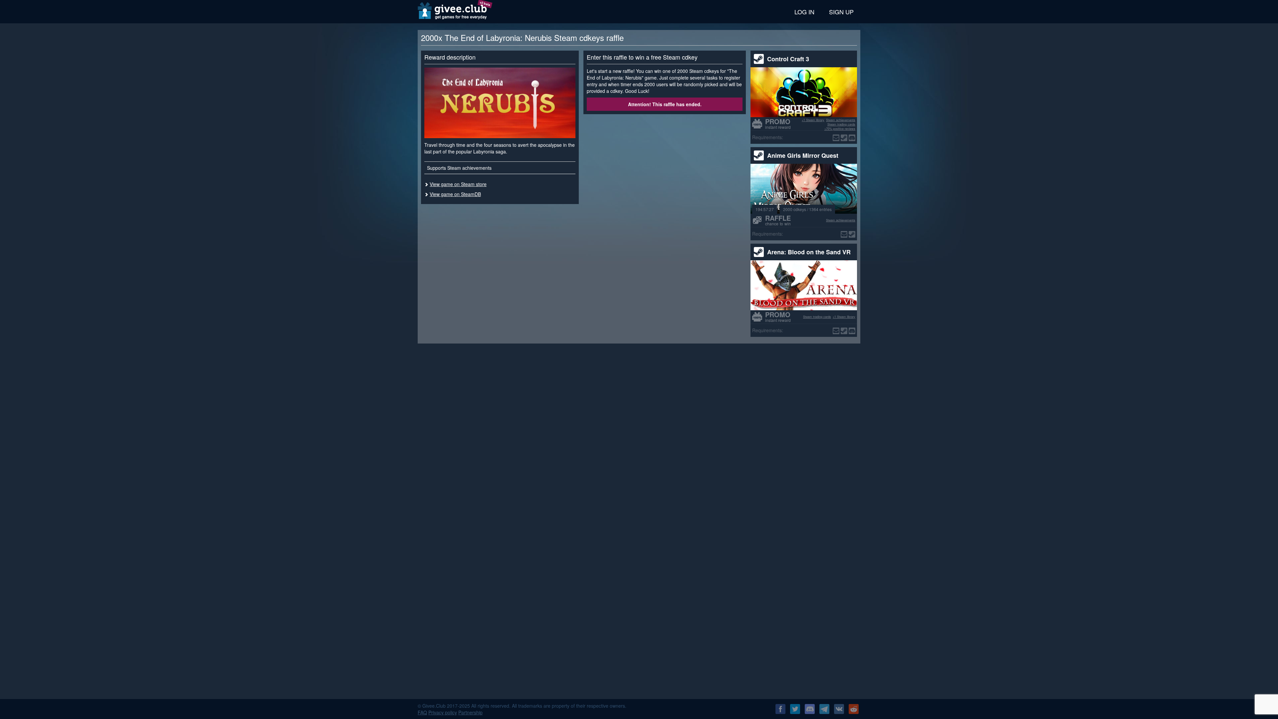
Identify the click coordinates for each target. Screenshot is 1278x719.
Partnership (470, 712)
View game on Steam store (458, 184)
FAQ (422, 712)
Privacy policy (442, 712)
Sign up (841, 11)
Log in (804, 11)
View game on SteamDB (455, 194)
